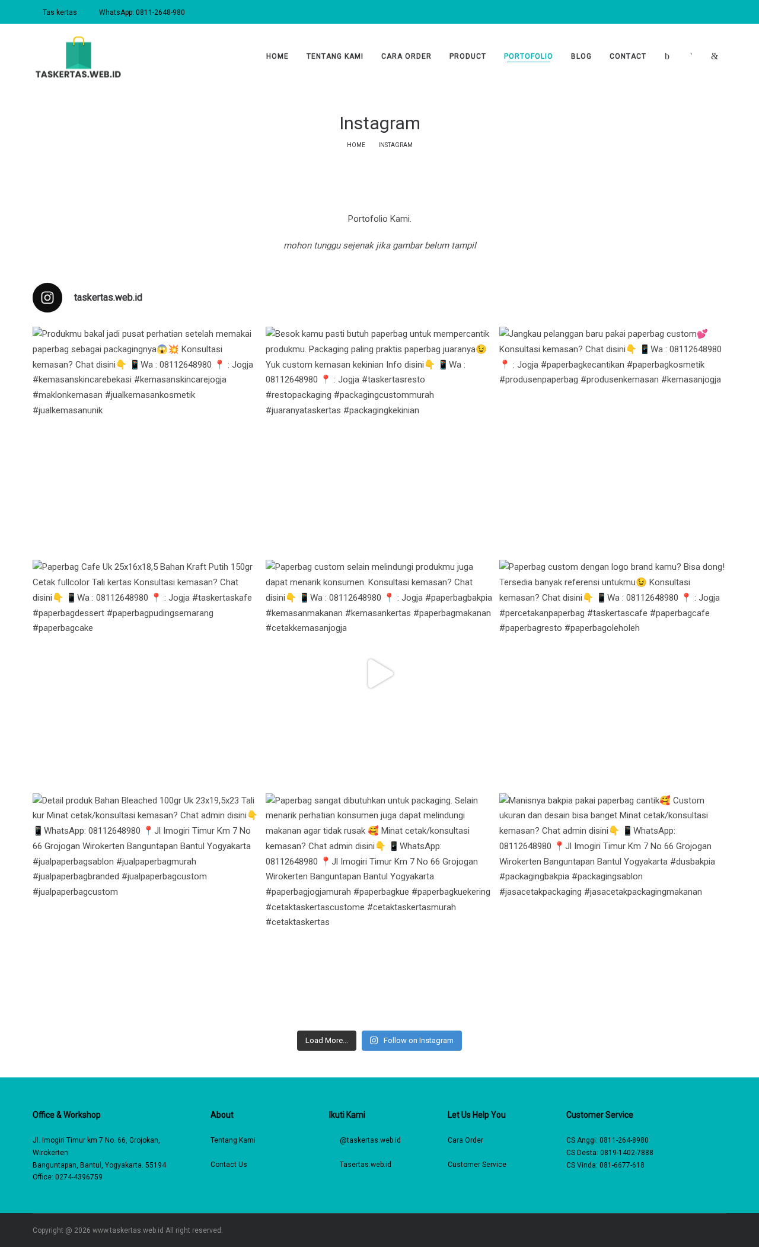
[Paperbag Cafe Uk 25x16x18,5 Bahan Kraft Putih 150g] (146, 673)
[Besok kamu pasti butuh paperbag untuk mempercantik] (379, 440)
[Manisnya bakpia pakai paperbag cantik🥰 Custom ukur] (612, 906)
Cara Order (465, 1140)
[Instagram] (689, 1230)
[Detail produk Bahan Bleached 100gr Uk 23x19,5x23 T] (146, 906)
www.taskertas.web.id (128, 1230)
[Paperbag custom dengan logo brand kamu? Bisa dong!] (612, 673)
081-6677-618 (622, 1165)
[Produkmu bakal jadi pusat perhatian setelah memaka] (146, 440)
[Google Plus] (723, 1230)
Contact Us (229, 1164)
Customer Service (477, 1164)
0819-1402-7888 (626, 1153)
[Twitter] (706, 1230)
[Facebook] (672, 1230)
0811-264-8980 (624, 1140)
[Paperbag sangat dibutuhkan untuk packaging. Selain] (379, 906)
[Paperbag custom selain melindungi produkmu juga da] (379, 673)
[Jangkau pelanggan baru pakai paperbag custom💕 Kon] (612, 440)
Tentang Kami (233, 1140)
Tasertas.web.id (365, 1164)
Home (356, 145)
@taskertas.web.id (370, 1140)
